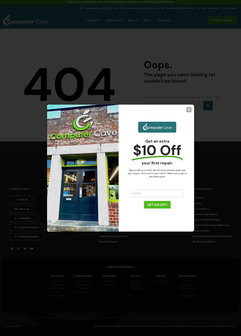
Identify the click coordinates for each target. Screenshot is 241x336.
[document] (120, 168)
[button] (189, 109)
